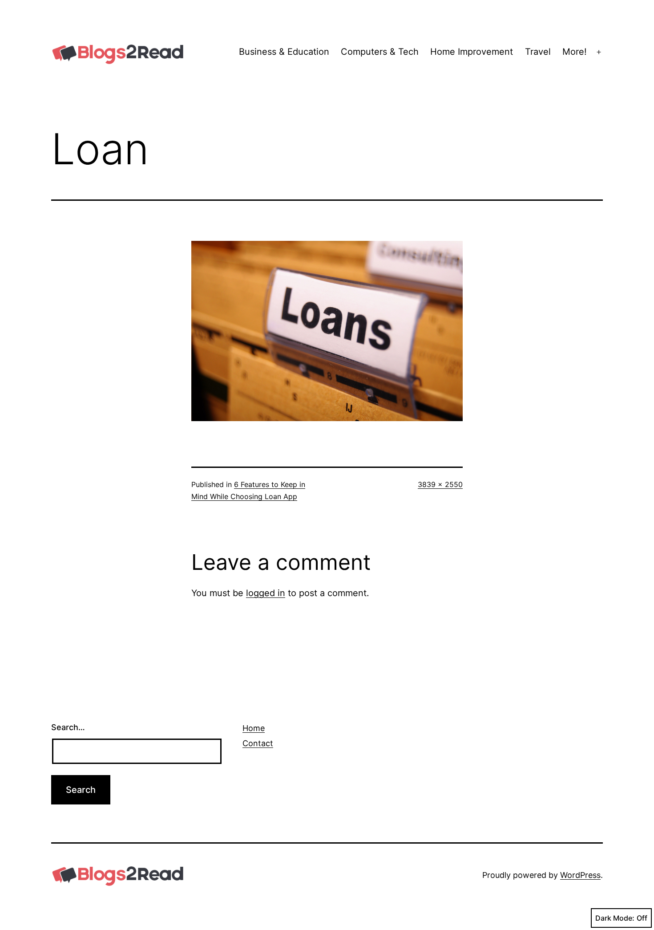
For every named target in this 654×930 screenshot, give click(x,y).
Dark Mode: (614, 918)
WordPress (580, 875)
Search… (68, 727)
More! (574, 51)
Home (253, 728)
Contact (257, 743)
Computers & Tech (380, 51)
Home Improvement (471, 51)
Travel (538, 51)
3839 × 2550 (440, 484)
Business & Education (284, 51)
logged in (265, 593)
